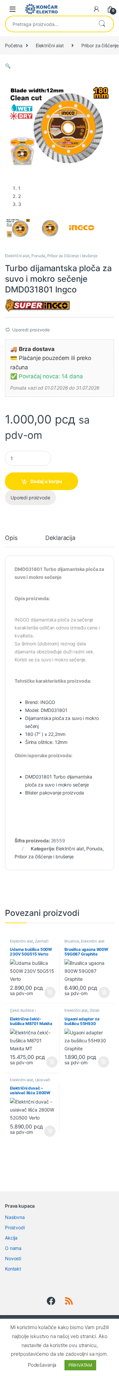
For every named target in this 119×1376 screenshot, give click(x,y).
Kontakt (13, 1269)
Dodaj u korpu (46, 481)
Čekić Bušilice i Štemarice (23, 1012)
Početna (13, 45)
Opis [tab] (11, 538)
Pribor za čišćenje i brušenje (72, 255)
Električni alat (50, 45)
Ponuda (38, 255)
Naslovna (15, 1217)
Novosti (13, 1258)
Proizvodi (15, 1227)
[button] (8, 66)
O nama (13, 1248)
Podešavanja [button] (42, 1365)
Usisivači (42, 1080)
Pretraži (102, 24)
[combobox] (49, 24)
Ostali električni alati (81, 1012)
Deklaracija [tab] (60, 538)
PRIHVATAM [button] (80, 1365)
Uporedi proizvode (31, 329)
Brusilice (71, 941)
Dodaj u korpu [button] (49, 992)
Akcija (11, 1238)
